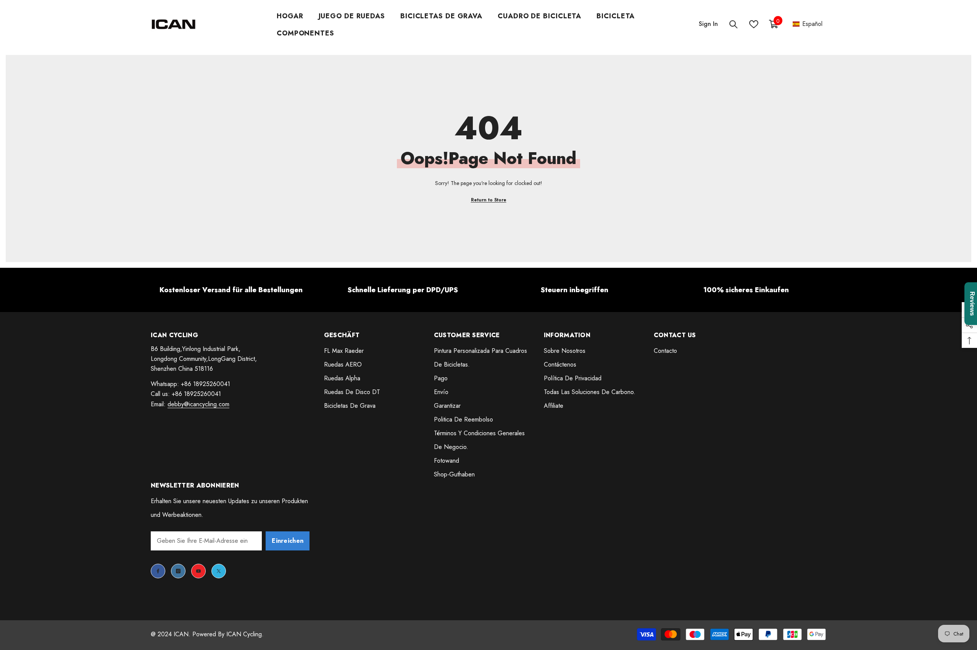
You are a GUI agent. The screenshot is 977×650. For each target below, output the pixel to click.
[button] (807, 24)
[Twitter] (218, 571)
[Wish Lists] (753, 24)
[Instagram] (178, 571)
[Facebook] (158, 571)
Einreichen (287, 540)
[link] (231, 290)
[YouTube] (198, 571)
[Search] (733, 24)
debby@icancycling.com (198, 404)
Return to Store (488, 199)
